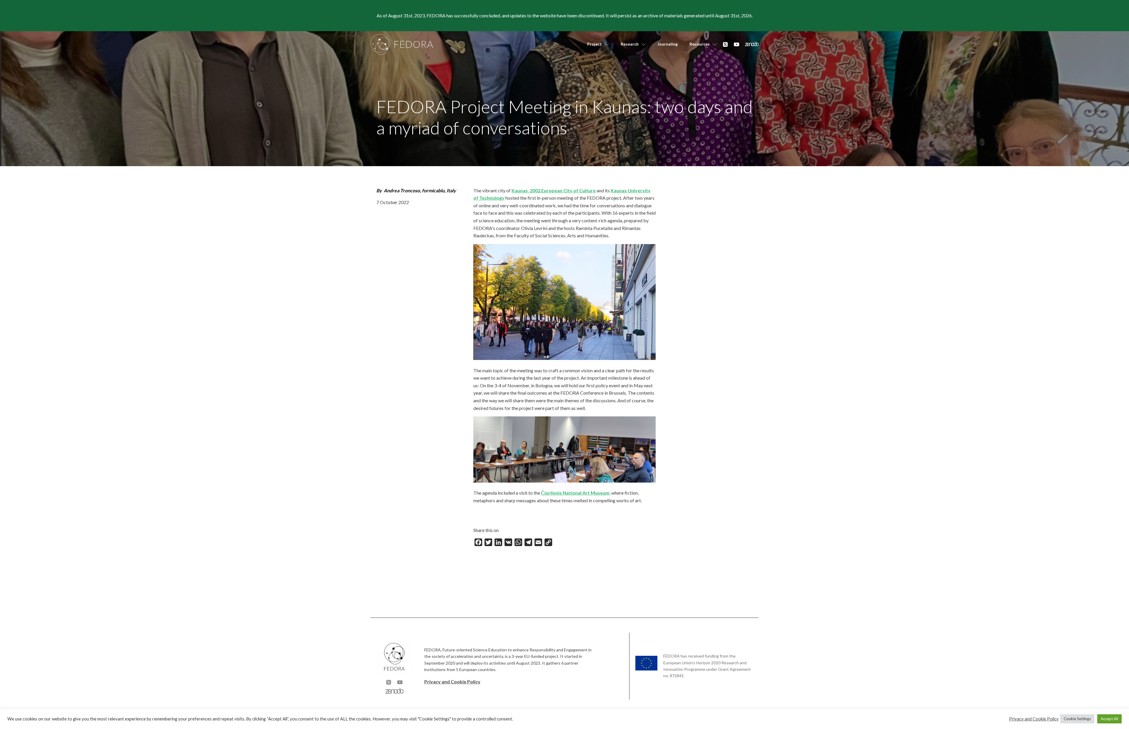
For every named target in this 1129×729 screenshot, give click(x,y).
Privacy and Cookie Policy (452, 681)
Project (594, 43)
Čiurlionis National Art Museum (575, 493)
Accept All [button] (1109, 718)
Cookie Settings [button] (1077, 718)
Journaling (667, 43)
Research (630, 43)
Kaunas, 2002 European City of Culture (554, 190)
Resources (699, 43)
